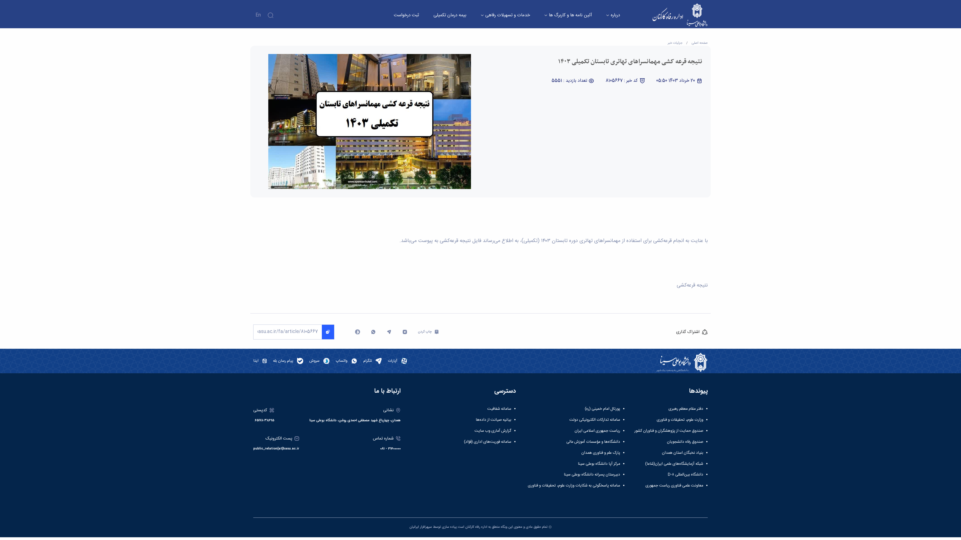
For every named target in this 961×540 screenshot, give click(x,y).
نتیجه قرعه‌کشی (692, 285)
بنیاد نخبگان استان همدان (682, 453)
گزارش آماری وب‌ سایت (492, 431)
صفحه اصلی (699, 43)
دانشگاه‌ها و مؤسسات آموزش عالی (593, 442)
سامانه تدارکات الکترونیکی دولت (594, 420)
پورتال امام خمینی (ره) (602, 409)
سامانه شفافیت (499, 409)
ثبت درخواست (406, 15)
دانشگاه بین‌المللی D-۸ (685, 475)
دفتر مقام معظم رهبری (685, 409)
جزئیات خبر (675, 43)
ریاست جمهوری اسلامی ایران (597, 431)
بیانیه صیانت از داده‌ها (493, 420)
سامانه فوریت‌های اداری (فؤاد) (487, 442)
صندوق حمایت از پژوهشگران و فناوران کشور (668, 431)
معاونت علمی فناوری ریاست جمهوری (674, 485)
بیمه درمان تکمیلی (449, 15)
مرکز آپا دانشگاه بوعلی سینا (599, 464)
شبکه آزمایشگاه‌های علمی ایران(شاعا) (674, 464)
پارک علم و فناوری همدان (600, 453)
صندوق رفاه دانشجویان (685, 442)
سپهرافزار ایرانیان (420, 527)
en (258, 15)
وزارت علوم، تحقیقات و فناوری (680, 420)
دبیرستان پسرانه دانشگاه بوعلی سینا (592, 475)
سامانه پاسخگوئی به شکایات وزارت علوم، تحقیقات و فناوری (574, 485)
